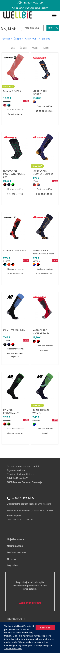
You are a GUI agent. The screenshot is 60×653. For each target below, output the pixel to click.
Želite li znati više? (13, 648)
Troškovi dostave (16, 552)
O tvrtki (11, 559)
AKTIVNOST (31, 38)
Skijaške (46, 38)
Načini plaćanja (15, 545)
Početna (6, 38)
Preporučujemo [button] (31, 27)
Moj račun (12, 565)
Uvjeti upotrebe (15, 539)
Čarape (17, 38)
